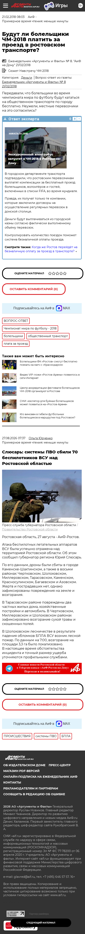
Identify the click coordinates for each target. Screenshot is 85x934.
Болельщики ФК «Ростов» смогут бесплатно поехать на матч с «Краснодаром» (48, 363)
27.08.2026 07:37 (13, 438)
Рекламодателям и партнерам (30, 788)
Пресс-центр (60, 765)
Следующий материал (40, 922)
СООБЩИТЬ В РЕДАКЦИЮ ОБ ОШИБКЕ (34, 794)
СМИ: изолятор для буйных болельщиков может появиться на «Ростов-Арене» (47, 402)
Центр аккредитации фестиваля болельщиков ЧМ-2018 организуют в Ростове (50, 389)
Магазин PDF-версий (21, 771)
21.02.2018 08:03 (13, 17)
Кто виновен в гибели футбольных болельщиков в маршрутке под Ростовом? (47, 416)
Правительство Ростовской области (30, 529)
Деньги (26, 77)
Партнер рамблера (39, 914)
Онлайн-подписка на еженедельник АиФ (40, 777)
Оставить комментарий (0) (34, 289)
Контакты (12, 782)
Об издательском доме (24, 765)
